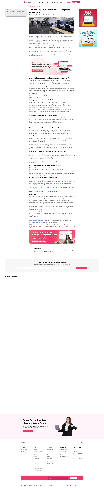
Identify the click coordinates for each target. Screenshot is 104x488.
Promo (48, 456)
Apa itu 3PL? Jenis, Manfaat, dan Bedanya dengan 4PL (20, 361)
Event (48, 454)
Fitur (43, 2)
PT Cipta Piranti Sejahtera (31, 485)
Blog (31, 6)
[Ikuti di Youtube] (76, 485)
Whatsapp (77, 451)
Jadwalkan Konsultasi (28, 431)
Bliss (22, 454)
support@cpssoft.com (79, 454)
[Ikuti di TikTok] (73, 485)
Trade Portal (36, 463)
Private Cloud (50, 461)
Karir (63, 451)
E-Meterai (36, 465)
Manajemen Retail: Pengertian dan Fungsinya (46, 191)
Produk (39, 2)
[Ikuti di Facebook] (70, 485)
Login (68, 2)
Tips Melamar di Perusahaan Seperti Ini (13, 13)
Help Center (49, 451)
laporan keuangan (35, 222)
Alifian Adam (54, 14)
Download (49, 460)
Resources (59, 2)
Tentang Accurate (64, 449)
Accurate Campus (50, 449)
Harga (53, 2)
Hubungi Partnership (79, 458)
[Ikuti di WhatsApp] (68, 485)
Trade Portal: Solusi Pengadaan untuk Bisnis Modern (19, 317)
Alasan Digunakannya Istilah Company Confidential (15, 11)
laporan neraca (39, 220)
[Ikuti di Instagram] (65, 485)
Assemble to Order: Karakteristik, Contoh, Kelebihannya (20, 405)
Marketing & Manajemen (36, 6)
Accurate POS (23, 453)
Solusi (48, 2)
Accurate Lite (23, 451)
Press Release (63, 454)
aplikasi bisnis (32, 213)
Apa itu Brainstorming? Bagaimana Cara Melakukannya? (48, 125)
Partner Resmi (63, 453)
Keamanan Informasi (64, 456)
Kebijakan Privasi (49, 485)
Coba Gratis (37, 431)
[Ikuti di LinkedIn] (78, 485)
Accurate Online (24, 449)
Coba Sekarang (75, 2)
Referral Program (50, 463)
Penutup (8, 14)
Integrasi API (49, 458)
